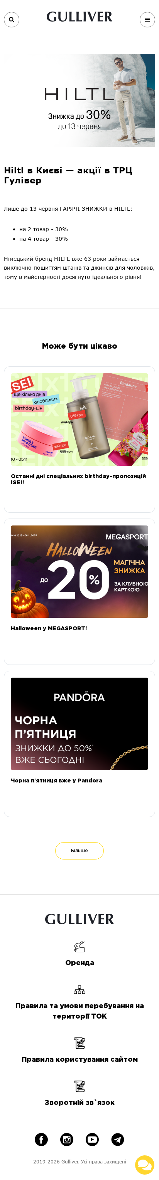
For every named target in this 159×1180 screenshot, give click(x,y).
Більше (79, 851)
